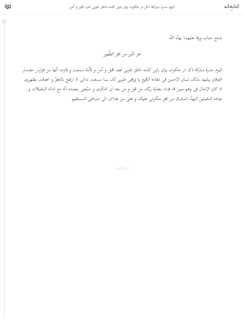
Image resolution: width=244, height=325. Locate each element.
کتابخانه (231, 6)
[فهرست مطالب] (7, 7)
